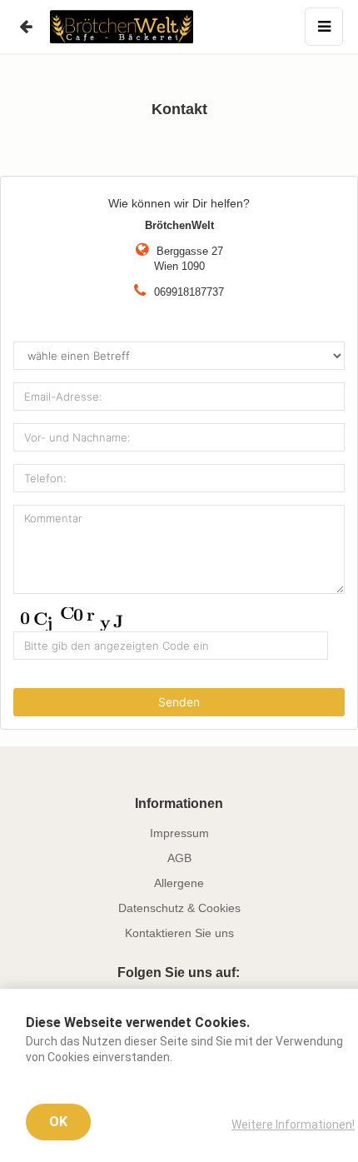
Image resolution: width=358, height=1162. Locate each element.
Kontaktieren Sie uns (179, 933)
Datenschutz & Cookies (179, 908)
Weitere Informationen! (293, 1124)
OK (58, 1122)
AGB (179, 858)
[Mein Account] (324, 26)
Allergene (179, 883)
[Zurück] (25, 27)
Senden (179, 702)
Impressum (179, 833)
